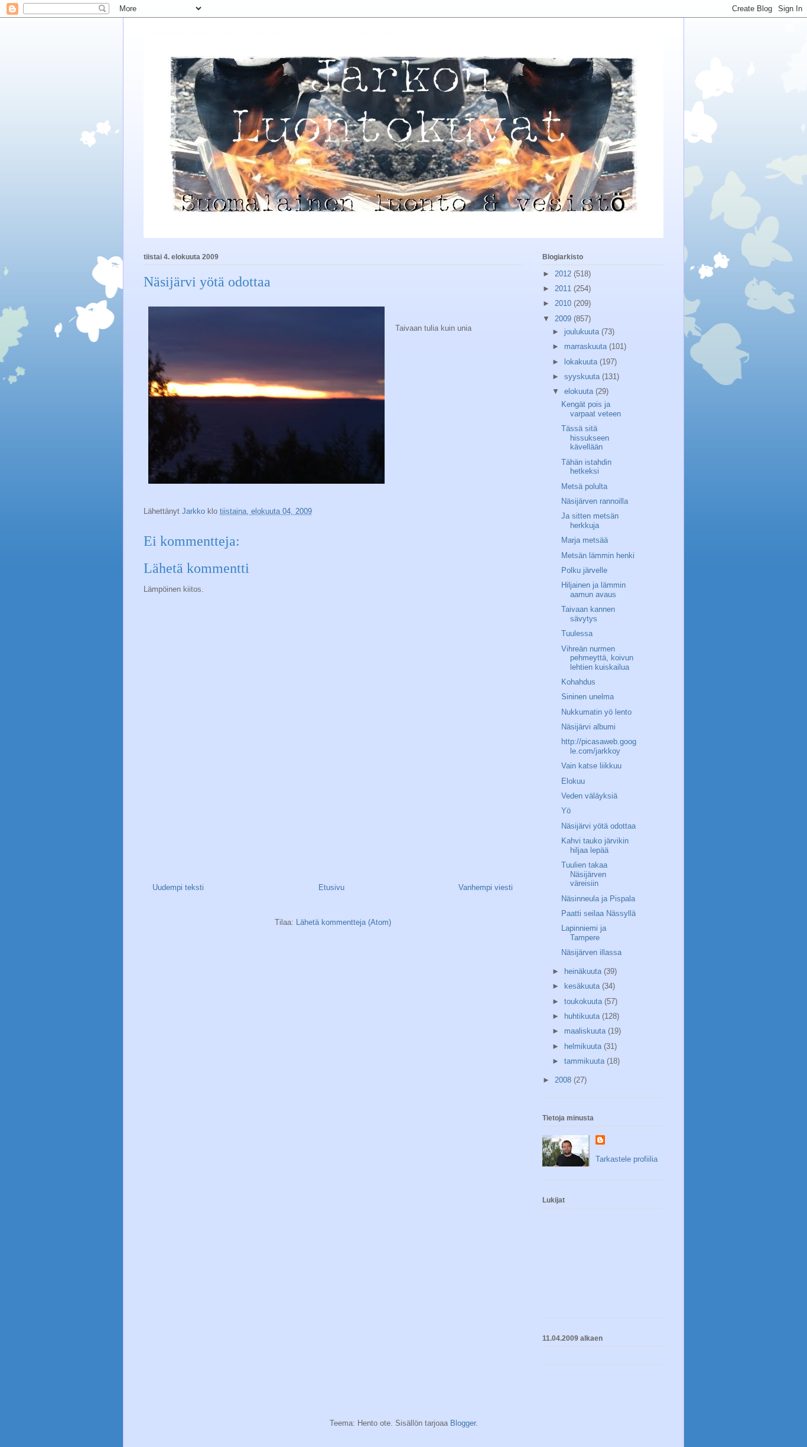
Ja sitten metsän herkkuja (590, 520)
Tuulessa (577, 633)
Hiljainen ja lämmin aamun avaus (593, 590)
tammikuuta (585, 1061)
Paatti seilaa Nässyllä (598, 913)
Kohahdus (578, 681)
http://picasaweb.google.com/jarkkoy (598, 746)
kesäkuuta (583, 986)
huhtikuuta (583, 1016)
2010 (564, 303)
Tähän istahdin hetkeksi (586, 467)
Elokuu (573, 781)
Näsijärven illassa (591, 952)
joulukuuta (582, 331)
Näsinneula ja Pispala (598, 898)
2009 (564, 318)
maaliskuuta (586, 1030)
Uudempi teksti (178, 887)
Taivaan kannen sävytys (588, 614)
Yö (566, 810)
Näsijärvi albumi (588, 726)
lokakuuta (582, 361)
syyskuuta (583, 376)
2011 (564, 288)
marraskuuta (586, 346)
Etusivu (331, 887)
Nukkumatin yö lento (596, 712)
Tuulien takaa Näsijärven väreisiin (584, 874)
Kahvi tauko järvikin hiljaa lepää (595, 845)
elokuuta (580, 391)
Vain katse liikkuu (591, 765)
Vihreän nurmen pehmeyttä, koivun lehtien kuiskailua (597, 658)
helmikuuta (584, 1046)
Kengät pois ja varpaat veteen (591, 409)
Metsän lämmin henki (597, 555)
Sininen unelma (587, 696)
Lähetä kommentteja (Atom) (343, 922)
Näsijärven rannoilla (594, 501)
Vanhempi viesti (485, 887)
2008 (564, 1080)
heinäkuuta (584, 971)
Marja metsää (584, 540)
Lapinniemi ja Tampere (583, 933)
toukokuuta (584, 1001)
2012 (564, 273)
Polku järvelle (584, 570)
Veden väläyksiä (589, 795)
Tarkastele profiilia (627, 1159)
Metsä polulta (584, 486)
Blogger (463, 1423)
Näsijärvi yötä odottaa (598, 826)
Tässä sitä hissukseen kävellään (585, 437)
